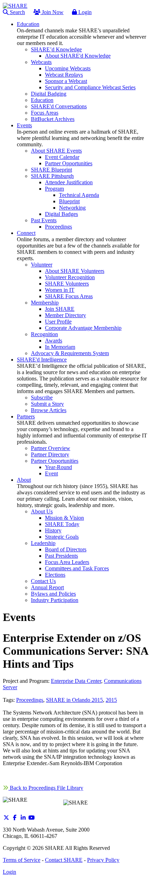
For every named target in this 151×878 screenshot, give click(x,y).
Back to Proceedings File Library (45, 788)
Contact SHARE (64, 860)
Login (84, 12)
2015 (111, 700)
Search (16, 12)
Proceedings (29, 700)
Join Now (52, 12)
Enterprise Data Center (76, 681)
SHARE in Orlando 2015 (74, 700)
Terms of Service (21, 860)
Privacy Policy (103, 860)
